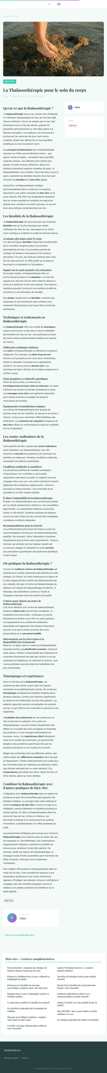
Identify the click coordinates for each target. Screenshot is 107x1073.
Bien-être (15, 16)
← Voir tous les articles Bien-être (18, 935)
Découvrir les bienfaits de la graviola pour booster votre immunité (76, 986)
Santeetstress (12, 1050)
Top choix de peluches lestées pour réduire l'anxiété (76, 978)
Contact (25, 1058)
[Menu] (58, 4)
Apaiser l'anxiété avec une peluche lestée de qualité (77, 1004)
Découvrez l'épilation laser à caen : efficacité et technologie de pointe (28, 978)
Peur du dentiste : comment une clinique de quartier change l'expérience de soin (27, 969)
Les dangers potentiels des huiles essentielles (78, 1019)
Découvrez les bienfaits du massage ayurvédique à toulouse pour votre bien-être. (27, 986)
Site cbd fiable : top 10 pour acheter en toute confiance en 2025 (77, 1012)
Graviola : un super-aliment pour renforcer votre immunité (27, 1027)
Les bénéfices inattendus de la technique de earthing (27, 1009)
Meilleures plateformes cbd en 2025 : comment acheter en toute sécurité (74, 995)
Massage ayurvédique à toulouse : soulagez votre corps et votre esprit (26, 1018)
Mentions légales (11, 1058)
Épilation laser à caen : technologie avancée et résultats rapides (28, 995)
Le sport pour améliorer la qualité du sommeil (28, 1002)
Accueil (6, 16)
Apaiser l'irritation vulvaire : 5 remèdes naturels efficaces (75, 969)
